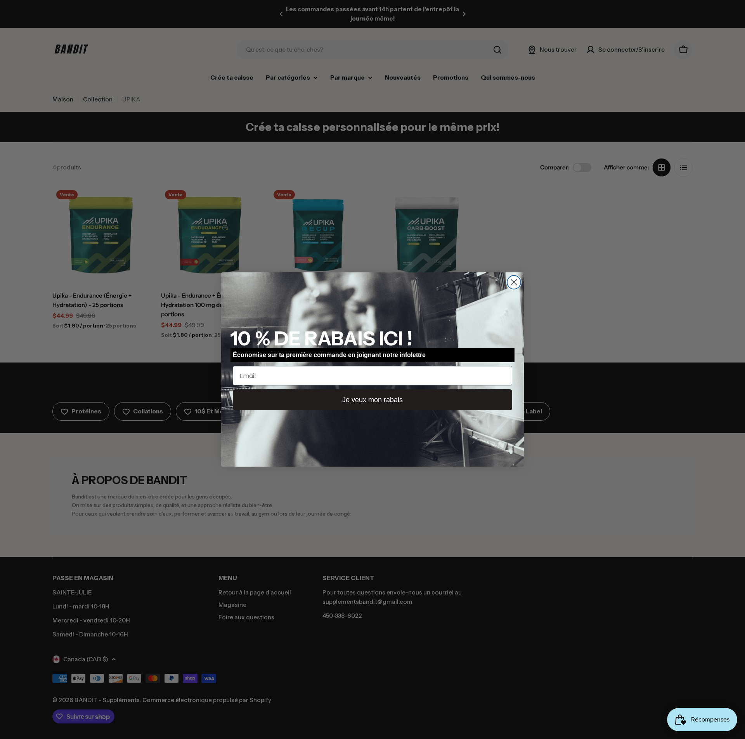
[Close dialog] (514, 282)
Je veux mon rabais (372, 400)
